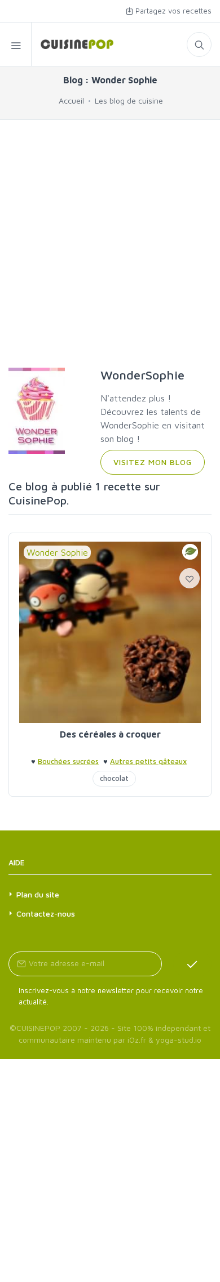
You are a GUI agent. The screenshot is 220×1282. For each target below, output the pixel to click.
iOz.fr (136, 1039)
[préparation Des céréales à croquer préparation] (110, 632)
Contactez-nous (45, 913)
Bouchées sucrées (68, 761)
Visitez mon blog (152, 462)
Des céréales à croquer (110, 734)
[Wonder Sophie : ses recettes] (72, 44)
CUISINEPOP (38, 1028)
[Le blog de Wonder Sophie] (36, 409)
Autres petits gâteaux (148, 761)
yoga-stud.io (178, 1039)
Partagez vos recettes (172, 10)
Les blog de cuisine (129, 100)
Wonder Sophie (57, 552)
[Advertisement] (110, 244)
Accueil (71, 100)
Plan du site (37, 894)
